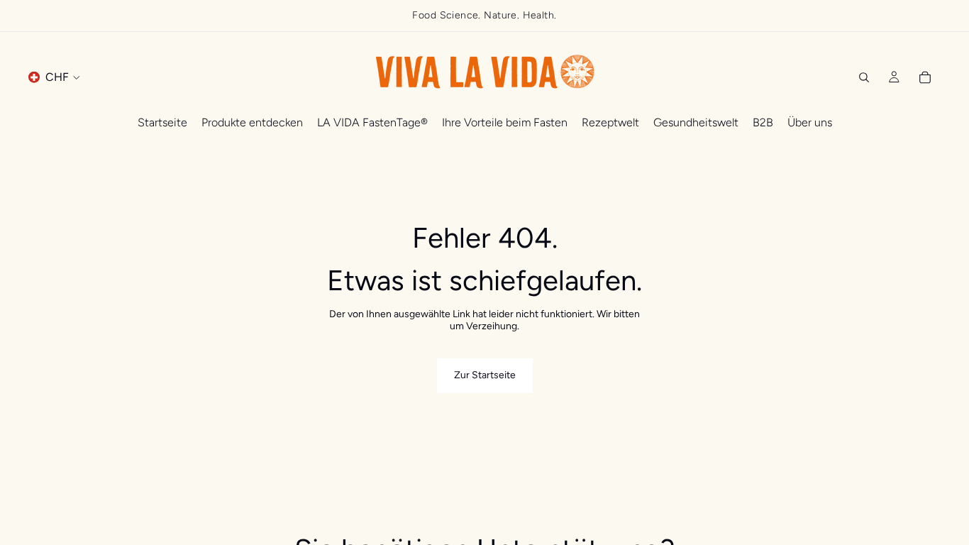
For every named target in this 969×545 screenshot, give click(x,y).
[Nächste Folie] (953, 15)
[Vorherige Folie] (15, 15)
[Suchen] (864, 77)
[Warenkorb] (925, 77)
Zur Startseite (485, 375)
